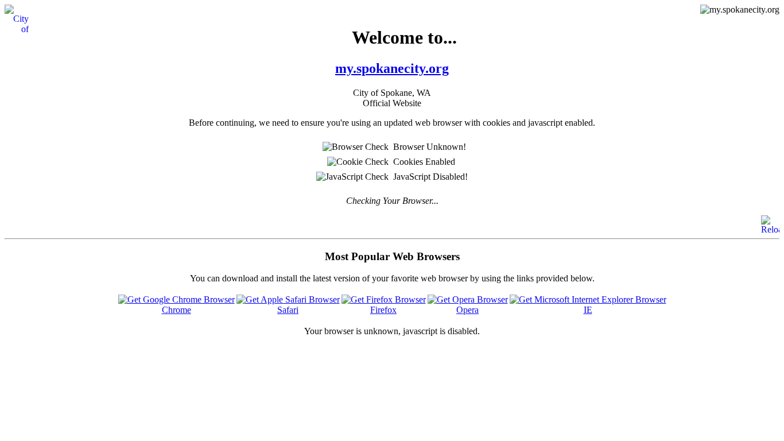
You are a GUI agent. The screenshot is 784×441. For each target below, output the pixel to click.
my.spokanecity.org (392, 68)
